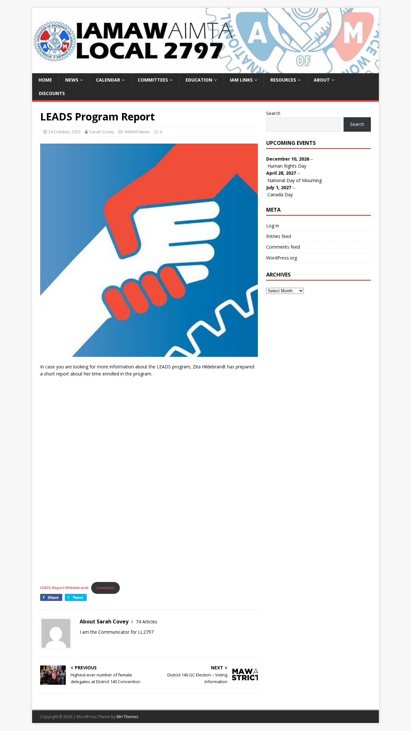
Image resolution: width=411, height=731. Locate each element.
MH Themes (127, 716)
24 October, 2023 (64, 132)
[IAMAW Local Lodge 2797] (205, 69)
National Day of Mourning (294, 180)
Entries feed (278, 236)
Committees (153, 80)
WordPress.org (281, 258)
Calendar (108, 80)
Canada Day (280, 194)
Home (45, 80)
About (322, 80)
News (71, 80)
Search (273, 113)
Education (199, 80)
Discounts (52, 93)
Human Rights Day (286, 166)
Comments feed (283, 247)
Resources (283, 80)
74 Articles (146, 622)
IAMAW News (137, 132)
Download (105, 587)
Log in (272, 226)
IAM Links (241, 80)
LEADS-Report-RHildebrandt (64, 587)
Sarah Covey (101, 132)
